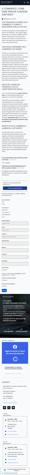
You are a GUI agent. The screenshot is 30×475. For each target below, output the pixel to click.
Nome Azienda (5, 240)
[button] (24, 2)
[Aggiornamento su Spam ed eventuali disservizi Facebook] (15, 343)
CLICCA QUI (13, 159)
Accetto (5, 269)
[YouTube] (13, 407)
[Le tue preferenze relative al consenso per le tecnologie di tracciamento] (2, 473)
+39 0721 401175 (12, 459)
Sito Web (5, 210)
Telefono (4, 234)
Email (3, 227)
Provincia (4, 254)
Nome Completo (6, 220)
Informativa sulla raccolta (9, 473)
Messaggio (4, 260)
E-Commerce (6, 212)
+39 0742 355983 (12, 431)
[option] (8, 330)
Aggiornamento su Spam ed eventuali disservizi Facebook (14, 368)
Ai (3, 216)
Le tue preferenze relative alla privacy (16, 470)
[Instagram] (8, 407)
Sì (3, 201)
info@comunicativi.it (13, 434)
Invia (4, 290)
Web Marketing (6, 214)
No (4, 204)
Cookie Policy (14, 402)
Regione (4, 247)
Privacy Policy (6, 402)
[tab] (13, 333)
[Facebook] (4, 407)
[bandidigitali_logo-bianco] (6, 2)
